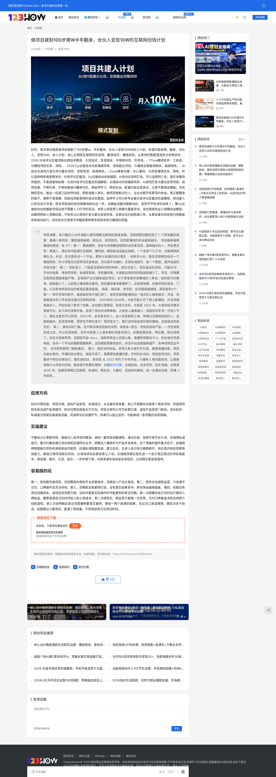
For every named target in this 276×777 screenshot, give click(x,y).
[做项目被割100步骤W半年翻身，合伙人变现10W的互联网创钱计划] (204, 122)
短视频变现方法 (205, 372)
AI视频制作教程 (239, 333)
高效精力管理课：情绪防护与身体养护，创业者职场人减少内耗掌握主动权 (221, 214)
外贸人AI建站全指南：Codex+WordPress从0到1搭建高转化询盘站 (219, 69)
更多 (241, 139)
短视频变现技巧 (239, 367)
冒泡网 (147, 17)
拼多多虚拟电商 (239, 350)
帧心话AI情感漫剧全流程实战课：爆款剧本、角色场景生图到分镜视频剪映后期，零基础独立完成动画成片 (221, 170)
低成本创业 (237, 338)
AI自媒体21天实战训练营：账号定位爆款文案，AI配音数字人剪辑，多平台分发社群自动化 (221, 235)
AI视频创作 (203, 333)
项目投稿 (260, 17)
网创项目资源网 (99, 761)
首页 (60, 17)
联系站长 (131, 755)
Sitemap (100, 755)
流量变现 (220, 355)
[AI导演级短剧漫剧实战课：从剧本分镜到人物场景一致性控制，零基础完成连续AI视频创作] (204, 86)
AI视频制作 (220, 333)
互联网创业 (43, 566)
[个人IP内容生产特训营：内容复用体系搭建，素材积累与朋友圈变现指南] (204, 104)
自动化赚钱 (203, 378)
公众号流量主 (204, 344)
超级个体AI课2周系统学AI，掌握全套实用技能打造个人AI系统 (222, 256)
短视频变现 (220, 367)
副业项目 (237, 344)
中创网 (122, 17)
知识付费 (116, 365)
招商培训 (64, 566)
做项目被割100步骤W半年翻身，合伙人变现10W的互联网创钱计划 (230, 121)
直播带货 (220, 361)
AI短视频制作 (238, 327)
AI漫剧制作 (220, 327)
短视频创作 (237, 361)
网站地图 (115, 755)
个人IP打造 (220, 338)
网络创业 (237, 372)
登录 (75, 525)
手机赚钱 (220, 350)
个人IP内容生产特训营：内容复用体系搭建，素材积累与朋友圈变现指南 (230, 103)
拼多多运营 (203, 355)
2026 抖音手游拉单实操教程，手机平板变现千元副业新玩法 (222, 295)
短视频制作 (203, 367)
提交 (176, 728)
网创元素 (84, 755)
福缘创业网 (179, 17)
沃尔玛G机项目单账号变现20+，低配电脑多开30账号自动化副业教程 (222, 276)
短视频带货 (220, 372)
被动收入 (220, 378)
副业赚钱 (220, 344)
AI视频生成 (203, 338)
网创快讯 (74, 17)
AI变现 (203, 327)
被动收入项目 (238, 378)
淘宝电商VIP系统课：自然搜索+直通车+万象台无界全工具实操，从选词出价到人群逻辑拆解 (222, 193)
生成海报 (40, 771)
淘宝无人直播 (238, 355)
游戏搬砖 (203, 361)
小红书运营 (203, 350)
